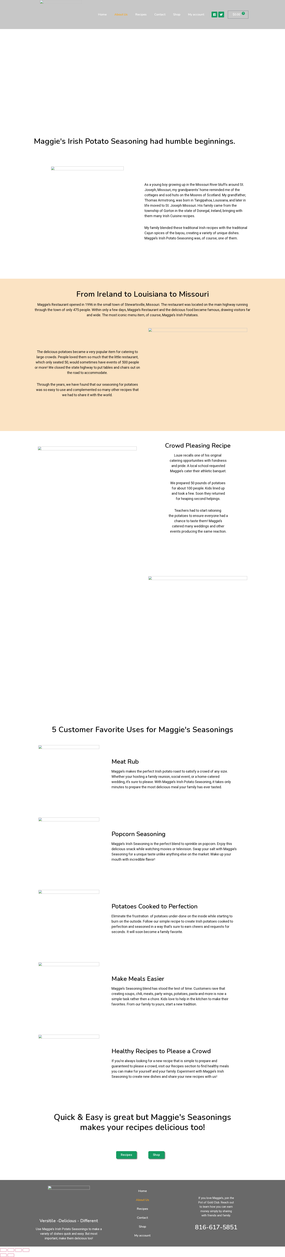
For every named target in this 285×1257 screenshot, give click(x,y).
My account (196, 14)
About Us (121, 14)
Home (102, 14)
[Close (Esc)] (26, 1250)
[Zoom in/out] (3, 1250)
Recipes (141, 14)
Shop (176, 14)
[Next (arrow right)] (11, 1255)
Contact (159, 14)
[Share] (18, 1250)
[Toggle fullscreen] (11, 1250)
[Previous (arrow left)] (3, 1255)
